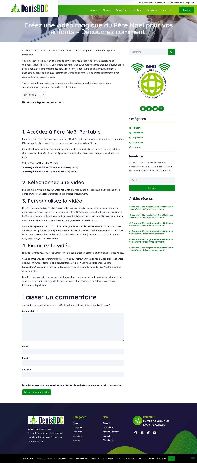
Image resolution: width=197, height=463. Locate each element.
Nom (25, 346)
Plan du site (108, 440)
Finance (107, 10)
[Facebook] (143, 108)
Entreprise (121, 10)
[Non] (193, 458)
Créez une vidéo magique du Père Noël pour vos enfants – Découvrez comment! (151, 207)
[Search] (171, 52)
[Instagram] (161, 108)
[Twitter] (149, 108)
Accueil (94, 10)
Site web (26, 369)
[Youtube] (155, 108)
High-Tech (137, 10)
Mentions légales (111, 431)
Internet (167, 10)
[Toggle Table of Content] (41, 94)
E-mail (26, 358)
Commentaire (30, 311)
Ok (171, 458)
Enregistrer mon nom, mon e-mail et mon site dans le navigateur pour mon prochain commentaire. (72, 385)
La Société (108, 427)
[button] (186, 10)
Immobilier (152, 10)
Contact (106, 436)
